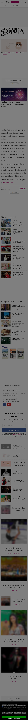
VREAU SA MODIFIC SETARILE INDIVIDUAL (14, 718)
